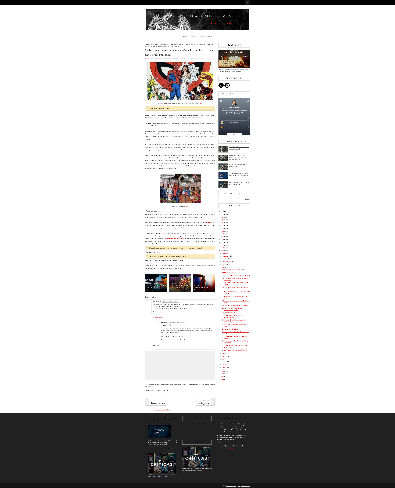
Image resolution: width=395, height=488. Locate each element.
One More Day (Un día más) (174, 238)
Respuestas (158, 317)
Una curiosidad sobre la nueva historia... (234, 350)
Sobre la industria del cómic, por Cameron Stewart (235, 288)
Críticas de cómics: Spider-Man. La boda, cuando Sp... (235, 346)
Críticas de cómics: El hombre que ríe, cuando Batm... (234, 321)
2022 (222, 223)
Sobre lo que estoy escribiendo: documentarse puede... (232, 309)
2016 (222, 239)
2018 (222, 234)
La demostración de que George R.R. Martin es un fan (236, 292)
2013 (222, 248)
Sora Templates (231, 486)
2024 (222, 217)
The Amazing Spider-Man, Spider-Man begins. (234, 325)
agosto (224, 264)
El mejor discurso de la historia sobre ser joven (235, 297)
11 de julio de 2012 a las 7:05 (170, 302)
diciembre (225, 253)
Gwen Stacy (209, 222)
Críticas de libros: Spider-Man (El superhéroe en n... (232, 316)
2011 (222, 371)
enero (224, 367)
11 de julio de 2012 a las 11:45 (177, 322)
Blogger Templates (244, 486)
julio (223, 267)
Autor (193, 37)
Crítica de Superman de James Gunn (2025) (202, 286)
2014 (222, 245)
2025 (222, 214)
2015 (222, 242)
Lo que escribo (206, 37)
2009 (222, 376)
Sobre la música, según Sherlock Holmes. (235, 305)
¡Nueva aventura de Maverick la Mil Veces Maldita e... (235, 301)
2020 (222, 228)
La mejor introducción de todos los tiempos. (236, 275)
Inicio (184, 37)
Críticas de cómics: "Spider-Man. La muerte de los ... (235, 332)
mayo (224, 356)
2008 (222, 379)
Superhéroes (201, 44)
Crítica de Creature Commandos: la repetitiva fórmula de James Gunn (179, 285)
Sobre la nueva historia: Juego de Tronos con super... (235, 279)
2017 (222, 237)
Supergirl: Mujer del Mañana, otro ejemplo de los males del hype (156, 285)
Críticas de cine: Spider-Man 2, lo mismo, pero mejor (235, 342)
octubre (225, 259)
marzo (224, 362)
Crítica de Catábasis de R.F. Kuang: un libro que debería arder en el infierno (238, 158)
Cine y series (154, 44)
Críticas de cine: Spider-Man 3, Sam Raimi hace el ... (235, 337)
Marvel (193, 44)
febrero (225, 365)
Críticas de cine (164, 44)
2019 (222, 231)
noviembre (226, 256)
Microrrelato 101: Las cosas (231, 272)
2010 (222, 374)
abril (223, 359)
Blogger (231, 448)
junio (224, 353)
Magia (187, 44)
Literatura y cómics (177, 44)
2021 (222, 225)
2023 (222, 220)
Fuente (201, 103)
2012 (222, 251)
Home (147, 44)
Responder (156, 311)
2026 (222, 211)
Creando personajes (228, 312)
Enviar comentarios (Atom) (162, 410)
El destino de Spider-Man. (230, 329)
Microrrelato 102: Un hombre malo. (233, 270)
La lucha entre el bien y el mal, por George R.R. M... (235, 283)
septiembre (226, 261)
